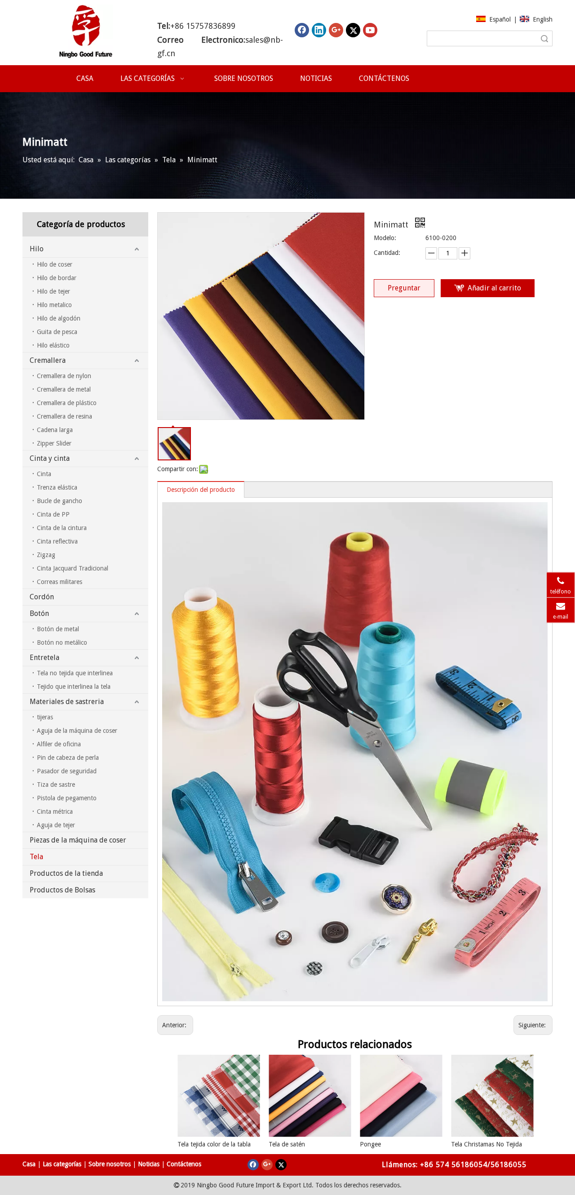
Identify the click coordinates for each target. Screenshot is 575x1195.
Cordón (42, 597)
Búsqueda (544, 38)
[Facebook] (302, 30)
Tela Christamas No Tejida (486, 1144)
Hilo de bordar (56, 277)
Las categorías (62, 1164)
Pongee (370, 1144)
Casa (28, 1164)
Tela (36, 856)
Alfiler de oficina (59, 744)
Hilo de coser (54, 264)
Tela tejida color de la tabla (214, 1144)
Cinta (44, 473)
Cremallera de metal (64, 389)
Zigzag (46, 554)
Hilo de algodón (58, 318)
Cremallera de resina (64, 416)
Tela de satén (287, 1144)
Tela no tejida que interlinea (75, 673)
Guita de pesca (57, 331)
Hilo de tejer (53, 291)
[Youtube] (370, 30)
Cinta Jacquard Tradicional (72, 568)
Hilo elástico (53, 345)
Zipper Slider (54, 443)
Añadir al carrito (494, 288)
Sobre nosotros (109, 1164)
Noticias (148, 1164)
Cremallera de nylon (64, 375)
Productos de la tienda (66, 873)
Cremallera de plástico (67, 402)
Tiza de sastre (56, 784)
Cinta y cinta (50, 458)
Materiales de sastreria (67, 701)
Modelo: (385, 237)
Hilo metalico (54, 304)
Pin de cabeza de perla (68, 757)
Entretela (44, 657)
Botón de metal (58, 629)
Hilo (37, 249)
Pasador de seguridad (67, 771)
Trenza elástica (57, 487)
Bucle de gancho (59, 500)
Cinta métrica (55, 811)
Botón (39, 613)
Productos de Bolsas (62, 890)
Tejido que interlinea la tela (74, 686)
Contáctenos (184, 1164)
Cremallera (48, 360)
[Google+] (336, 30)
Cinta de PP (53, 514)
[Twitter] (353, 30)
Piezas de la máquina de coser (78, 840)
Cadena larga (55, 429)
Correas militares (59, 581)
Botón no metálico (62, 642)
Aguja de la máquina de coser (77, 730)
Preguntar (404, 288)
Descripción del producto (201, 489)
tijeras (45, 717)
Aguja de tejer (56, 825)
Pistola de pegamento (67, 798)
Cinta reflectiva (57, 541)
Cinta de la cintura (62, 527)
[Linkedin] (319, 30)
